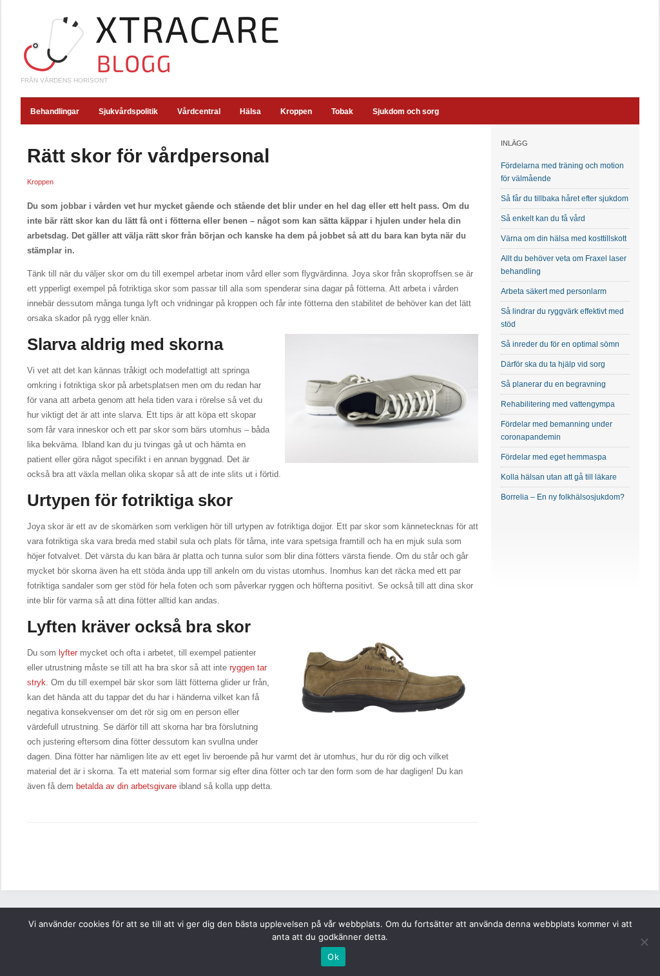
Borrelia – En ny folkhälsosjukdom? (563, 497)
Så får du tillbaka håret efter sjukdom (564, 198)
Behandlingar (54, 111)
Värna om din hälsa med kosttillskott (563, 238)
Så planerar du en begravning (553, 384)
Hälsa (250, 111)
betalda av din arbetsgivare (126, 786)
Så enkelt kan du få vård (543, 218)
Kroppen (296, 111)
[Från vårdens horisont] (151, 44)
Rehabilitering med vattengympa (558, 404)
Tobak (342, 111)
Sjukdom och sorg (406, 111)
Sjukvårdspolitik (128, 111)
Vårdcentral (198, 111)
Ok (333, 957)
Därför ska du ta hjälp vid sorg (553, 364)
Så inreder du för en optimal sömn (560, 344)
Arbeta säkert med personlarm (554, 291)
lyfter (68, 653)
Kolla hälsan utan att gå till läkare (559, 477)
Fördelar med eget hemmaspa (554, 457)
